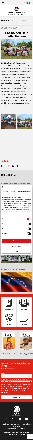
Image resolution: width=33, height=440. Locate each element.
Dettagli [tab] (13, 191)
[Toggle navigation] (2, 2)
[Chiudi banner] (30, 187)
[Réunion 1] (8, 121)
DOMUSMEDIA (16, 432)
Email (2, 373)
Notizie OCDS (21, 21)
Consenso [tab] (5, 191)
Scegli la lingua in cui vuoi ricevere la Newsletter (15, 379)
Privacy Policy (11, 428)
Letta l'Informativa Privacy (9, 384)
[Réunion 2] (24, 121)
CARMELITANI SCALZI (16, 12)
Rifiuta (16, 251)
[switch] (29, 224)
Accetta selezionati (16, 246)
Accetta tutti (16, 241)
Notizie (14, 21)
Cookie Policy (21, 428)
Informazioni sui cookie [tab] (24, 191)
